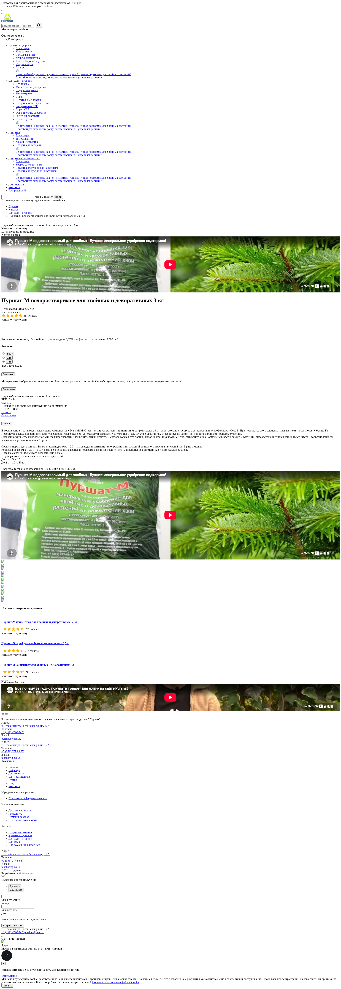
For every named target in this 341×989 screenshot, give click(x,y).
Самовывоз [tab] (16, 890)
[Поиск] (2, 13)
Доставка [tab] (15, 886)
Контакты (14, 187)
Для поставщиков (19, 776)
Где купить (15, 813)
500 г (10, 354)
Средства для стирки (28, 144)
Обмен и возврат (19, 816)
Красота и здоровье (20, 45)
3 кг (9, 361)
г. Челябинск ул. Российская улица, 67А (25, 725)
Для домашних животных (24, 158)
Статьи (13, 779)
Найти (58, 197)
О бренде (14, 770)
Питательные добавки (29, 99)
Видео (12, 783)
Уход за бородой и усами (30, 61)
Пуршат (13, 206)
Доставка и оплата (20, 810)
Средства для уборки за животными (37, 167)
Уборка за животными (29, 164)
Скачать (6, 402)
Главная (13, 767)
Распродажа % (17, 190)
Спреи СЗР (22, 109)
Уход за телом (24, 51)
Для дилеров (16, 184)
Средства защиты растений (32, 103)
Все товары (22, 48)
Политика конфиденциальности (28, 798)
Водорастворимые (27, 90)
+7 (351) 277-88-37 (12, 732)
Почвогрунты (24, 119)
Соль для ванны (25, 54)
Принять (7, 985)
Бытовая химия (25, 138)
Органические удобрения (31, 112)
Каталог (13, 209)
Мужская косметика (28, 57)
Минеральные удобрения (31, 87)
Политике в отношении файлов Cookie (115, 982)
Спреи (19, 96)
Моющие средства (27, 141)
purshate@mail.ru (11, 738)
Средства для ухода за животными (36, 170)
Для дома (14, 132)
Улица (5, 903)
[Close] (2, 936)
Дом (4, 913)
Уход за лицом (24, 64)
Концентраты (24, 93)
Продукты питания (20, 832)
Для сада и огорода (20, 80)
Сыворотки (22, 67)
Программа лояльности (23, 820)
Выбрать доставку (13, 925)
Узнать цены (9, 975)
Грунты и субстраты (28, 115)
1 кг (9, 357)
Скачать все (8, 415)
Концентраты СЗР (27, 106)
